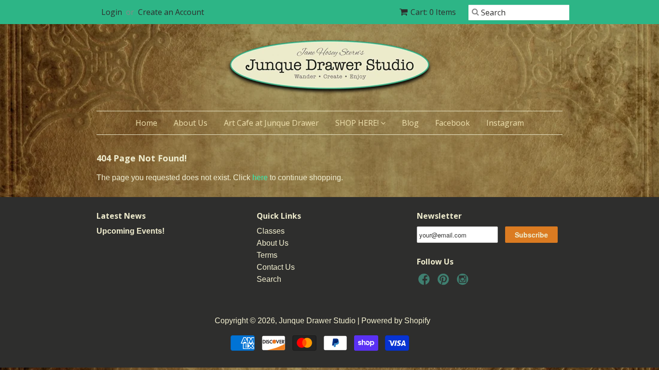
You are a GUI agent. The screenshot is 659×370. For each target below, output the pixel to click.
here (260, 177)
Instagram (505, 123)
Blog (410, 123)
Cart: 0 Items (433, 12)
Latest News (121, 216)
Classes (271, 231)
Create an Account (171, 12)
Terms (267, 255)
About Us (190, 123)
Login (111, 12)
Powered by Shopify (395, 321)
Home (146, 123)
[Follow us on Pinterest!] (445, 282)
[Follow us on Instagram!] (464, 282)
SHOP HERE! (358, 123)
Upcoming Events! (130, 231)
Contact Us (276, 267)
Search (269, 279)
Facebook (452, 123)
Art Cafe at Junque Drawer (271, 123)
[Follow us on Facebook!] (425, 282)
